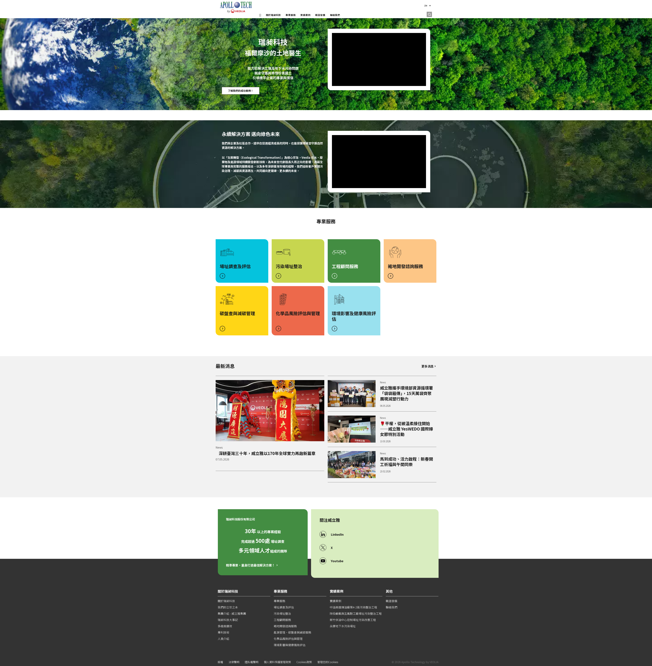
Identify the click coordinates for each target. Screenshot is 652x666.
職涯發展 (320, 15)
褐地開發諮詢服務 (405, 266)
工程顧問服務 (345, 266)
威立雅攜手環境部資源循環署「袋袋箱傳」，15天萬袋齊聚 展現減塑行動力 (406, 393)
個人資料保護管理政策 (277, 662)
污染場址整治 (289, 266)
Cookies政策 (304, 662)
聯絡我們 (335, 15)
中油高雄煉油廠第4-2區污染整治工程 (353, 607)
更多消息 (427, 366)
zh (425, 5)
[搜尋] (429, 14)
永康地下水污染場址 (343, 626)
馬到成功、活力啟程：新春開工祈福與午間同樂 (406, 461)
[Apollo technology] (236, 7)
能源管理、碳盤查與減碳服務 (292, 632)
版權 (220, 662)
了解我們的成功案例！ (240, 90)
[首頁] (260, 15)
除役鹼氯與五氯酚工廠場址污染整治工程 (356, 613)
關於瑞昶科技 (273, 15)
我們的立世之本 (228, 607)
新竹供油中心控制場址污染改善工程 (353, 620)
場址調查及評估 (235, 266)
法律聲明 (234, 662)
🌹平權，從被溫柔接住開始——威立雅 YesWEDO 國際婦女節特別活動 (406, 428)
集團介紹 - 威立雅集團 (232, 613)
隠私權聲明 (251, 662)
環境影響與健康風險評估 (289, 645)
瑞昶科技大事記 (228, 620)
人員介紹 (223, 638)
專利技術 (223, 632)
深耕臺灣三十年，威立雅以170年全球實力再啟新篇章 (267, 453)
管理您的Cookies (327, 662)
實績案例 (305, 15)
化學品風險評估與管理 (298, 313)
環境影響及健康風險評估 (354, 316)
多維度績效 (225, 626)
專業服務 (291, 15)
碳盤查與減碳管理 (237, 313)
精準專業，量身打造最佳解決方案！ (250, 565)
